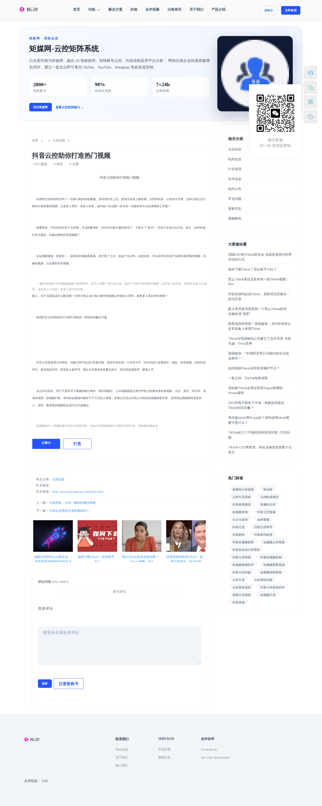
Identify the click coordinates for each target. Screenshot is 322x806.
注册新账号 (69, 683)
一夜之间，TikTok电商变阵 (248, 378)
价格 (133, 9)
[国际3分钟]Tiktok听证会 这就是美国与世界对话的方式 (53, 557)
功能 (92, 9)
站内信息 (234, 159)
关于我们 (196, 9)
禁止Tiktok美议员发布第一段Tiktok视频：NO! (141, 557)
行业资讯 (234, 169)
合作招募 (152, 9)
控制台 (268, 10)
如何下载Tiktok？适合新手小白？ (97, 557)
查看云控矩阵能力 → (70, 107)
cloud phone (209, 749)
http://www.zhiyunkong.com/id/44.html (77, 491)
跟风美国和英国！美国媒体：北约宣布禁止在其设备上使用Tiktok (259, 326)
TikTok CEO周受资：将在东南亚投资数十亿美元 (260, 450)
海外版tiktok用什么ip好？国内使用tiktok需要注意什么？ (258, 420)
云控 (45, 781)
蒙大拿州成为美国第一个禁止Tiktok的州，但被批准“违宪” (259, 311)
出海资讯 (175, 9)
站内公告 (234, 189)
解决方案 (115, 9)
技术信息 (234, 179)
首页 (76, 9)
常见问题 (234, 199)
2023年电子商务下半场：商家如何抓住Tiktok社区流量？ (256, 405)
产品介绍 (219, 9)
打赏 (77, 444)
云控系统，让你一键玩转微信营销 (72, 502)
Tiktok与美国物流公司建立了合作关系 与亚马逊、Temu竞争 (259, 341)
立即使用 (291, 10)
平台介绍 (122, 749)
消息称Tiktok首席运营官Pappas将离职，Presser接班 (257, 390)
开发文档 (164, 749)
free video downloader (215, 757)
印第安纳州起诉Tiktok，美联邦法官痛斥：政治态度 (186, 557)
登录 (45, 683)
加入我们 (122, 765)
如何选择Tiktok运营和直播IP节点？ (254, 368)
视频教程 (234, 218)
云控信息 (59, 140)
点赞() (46, 442)
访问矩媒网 (40, 107)
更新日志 (234, 208)
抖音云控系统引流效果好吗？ (69, 510)
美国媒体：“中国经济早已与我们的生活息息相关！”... (258, 356)
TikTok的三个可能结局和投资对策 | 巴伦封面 (259, 435)
